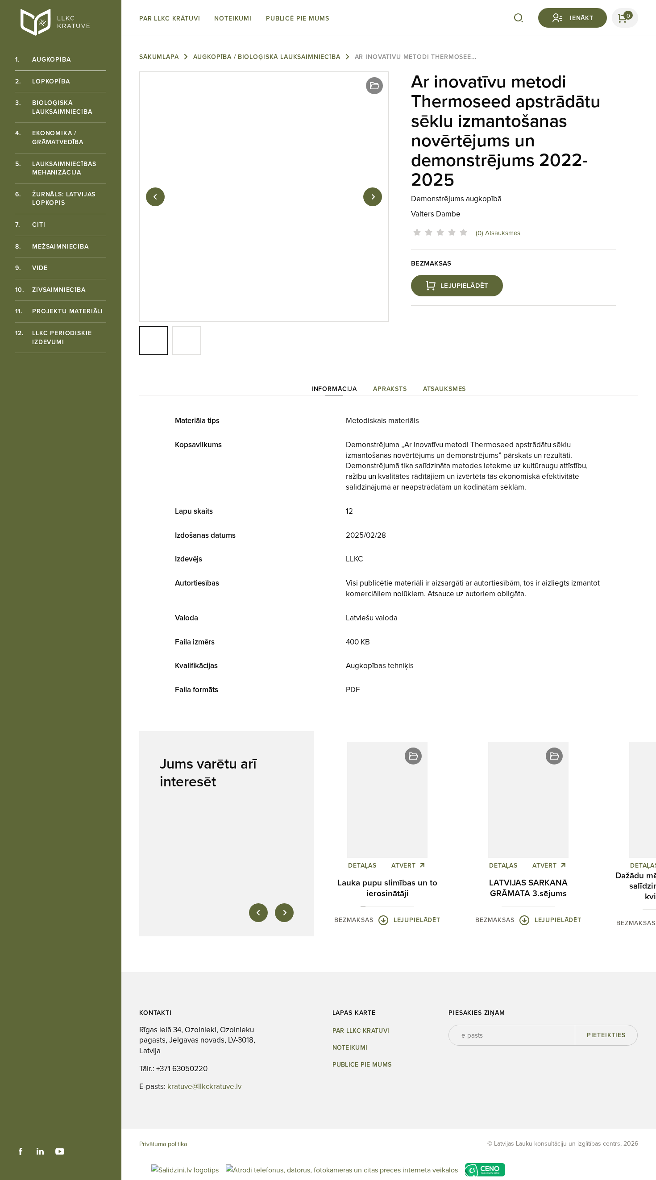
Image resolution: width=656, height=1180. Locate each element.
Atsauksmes (444, 388)
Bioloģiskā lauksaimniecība (53, 107)
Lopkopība (42, 81)
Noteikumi (233, 18)
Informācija (334, 388)
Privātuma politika (163, 1143)
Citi (30, 224)
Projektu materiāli (59, 311)
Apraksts (390, 388)
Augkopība (43, 59)
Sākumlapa (159, 56)
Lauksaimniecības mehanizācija (55, 168)
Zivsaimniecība (50, 289)
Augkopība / (214, 56)
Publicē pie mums (297, 18)
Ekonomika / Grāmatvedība (49, 137)
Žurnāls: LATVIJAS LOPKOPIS (55, 199)
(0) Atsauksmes (498, 232)
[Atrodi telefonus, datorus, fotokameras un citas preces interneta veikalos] (341, 1168)
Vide (31, 267)
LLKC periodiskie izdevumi (53, 337)
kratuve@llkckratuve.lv (204, 1086)
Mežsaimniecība (52, 246)
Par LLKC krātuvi (169, 18)
